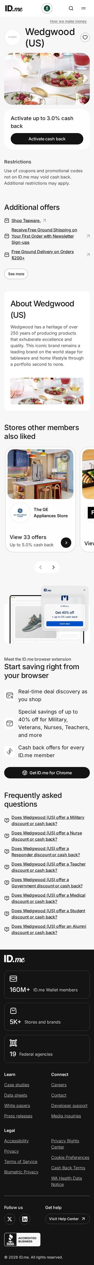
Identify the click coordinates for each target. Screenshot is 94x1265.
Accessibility (16, 1140)
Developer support (69, 1105)
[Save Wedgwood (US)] (85, 37)
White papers (17, 1105)
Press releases (18, 1115)
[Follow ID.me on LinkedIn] (24, 1219)
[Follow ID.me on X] (9, 1219)
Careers (59, 1084)
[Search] (71, 8)
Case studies (16, 1084)
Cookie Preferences (70, 1157)
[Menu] (83, 8)
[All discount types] (47, 8)
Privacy (11, 1151)
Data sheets (15, 1095)
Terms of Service (20, 1161)
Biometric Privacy (21, 1171)
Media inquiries (66, 1115)
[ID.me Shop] (17, 8)
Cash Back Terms (68, 1167)
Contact (58, 1095)
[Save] (65, 457)
